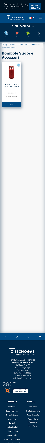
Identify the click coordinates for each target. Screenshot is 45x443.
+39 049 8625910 (24, 375)
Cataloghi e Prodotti (9, 44)
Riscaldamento (33, 415)
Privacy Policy (12, 431)
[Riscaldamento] (17, 33)
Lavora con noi (12, 411)
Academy (12, 419)
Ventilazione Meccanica (33, 420)
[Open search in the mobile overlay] (5, 336)
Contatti (12, 423)
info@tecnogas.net (24, 378)
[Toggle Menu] (40, 18)
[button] (32, 18)
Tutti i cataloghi (22, 26)
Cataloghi (33, 407)
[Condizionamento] (6, 33)
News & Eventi (12, 415)
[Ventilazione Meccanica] (28, 33)
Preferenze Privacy (12, 439)
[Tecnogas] (22, 357)
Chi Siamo (12, 407)
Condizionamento (24, 44)
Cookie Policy (12, 435)
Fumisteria (32, 426)
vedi (11, 104)
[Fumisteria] (38, 33)
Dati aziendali (12, 427)
